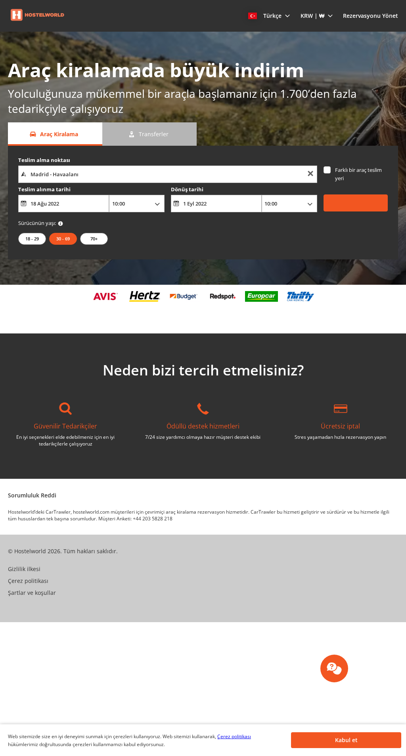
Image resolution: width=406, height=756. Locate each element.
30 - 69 (63, 239)
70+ (94, 239)
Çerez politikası (234, 736)
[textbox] (167, 174)
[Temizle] (310, 174)
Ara (355, 202)
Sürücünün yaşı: (37, 223)
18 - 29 (32, 239)
